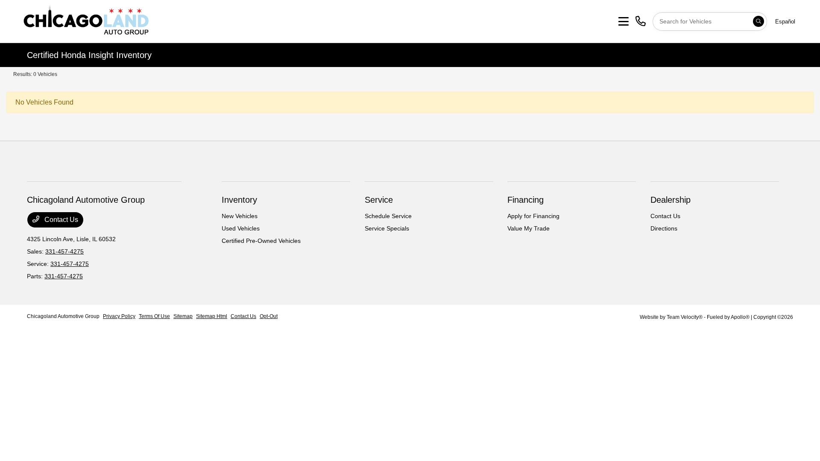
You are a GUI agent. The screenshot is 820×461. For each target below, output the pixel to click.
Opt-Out (269, 316)
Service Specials (387, 228)
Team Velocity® (685, 317)
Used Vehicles (241, 228)
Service (379, 199)
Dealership (670, 199)
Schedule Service (388, 216)
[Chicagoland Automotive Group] (85, 20)
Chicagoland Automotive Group (63, 316)
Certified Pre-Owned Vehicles (261, 240)
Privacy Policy (119, 316)
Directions (663, 228)
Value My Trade (528, 228)
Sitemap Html (211, 316)
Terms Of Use (154, 316)
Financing (525, 199)
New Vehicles (240, 216)
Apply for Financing (533, 216)
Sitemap (183, 316)
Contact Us (60, 219)
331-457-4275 (64, 251)
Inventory (239, 199)
